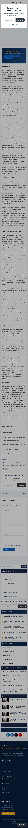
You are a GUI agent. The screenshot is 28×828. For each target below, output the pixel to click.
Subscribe (20, 20)
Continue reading (14, 24)
